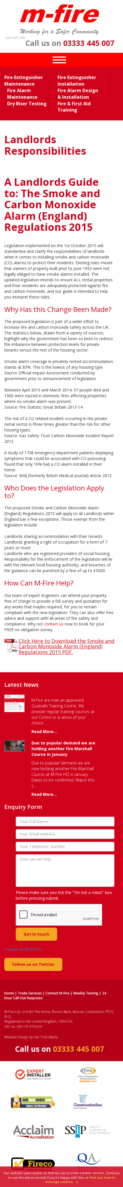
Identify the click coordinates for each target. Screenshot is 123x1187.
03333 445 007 (88, 43)
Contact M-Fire (57, 993)
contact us (54, 624)
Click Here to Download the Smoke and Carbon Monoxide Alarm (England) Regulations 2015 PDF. (66, 646)
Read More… (44, 731)
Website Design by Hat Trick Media (31, 1037)
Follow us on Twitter (33, 964)
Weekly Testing (85, 993)
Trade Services (30, 993)
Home (9, 993)
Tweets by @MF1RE (22, 949)
